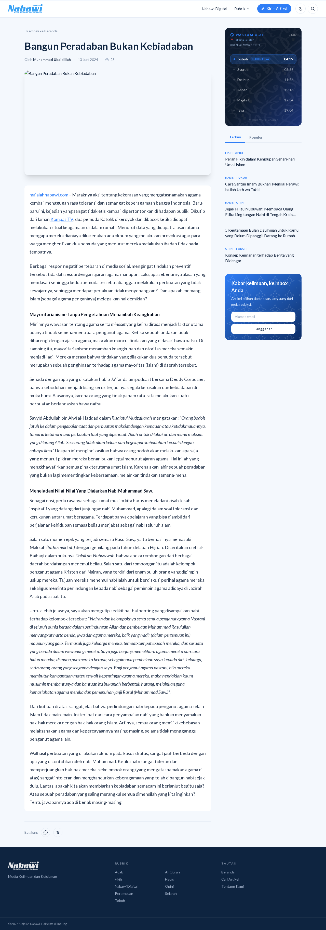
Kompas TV (61, 219)
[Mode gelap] (300, 9)
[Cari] (313, 9)
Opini (169, 886)
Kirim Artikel (277, 8)
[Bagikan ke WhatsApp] (45, 832)
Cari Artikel (230, 879)
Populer (256, 137)
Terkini (235, 137)
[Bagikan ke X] (57, 832)
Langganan (263, 329)
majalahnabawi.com (49, 194)
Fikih (118, 879)
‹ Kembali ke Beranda (41, 31)
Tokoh (120, 900)
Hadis (169, 879)
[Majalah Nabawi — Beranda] (25, 8)
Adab (119, 872)
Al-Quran (172, 872)
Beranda (228, 872)
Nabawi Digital (214, 8)
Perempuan (124, 893)
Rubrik (239, 8)
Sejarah (171, 893)
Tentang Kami (232, 886)
